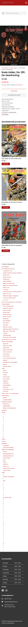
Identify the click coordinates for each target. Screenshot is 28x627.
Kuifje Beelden (6, 406)
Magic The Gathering (8, 283)
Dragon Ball (6, 279)
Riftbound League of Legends (10, 296)
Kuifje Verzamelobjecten (9, 408)
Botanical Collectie (8, 308)
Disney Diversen (7, 314)
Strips (7, 68)
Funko (3, 368)
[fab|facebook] (3, 590)
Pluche (3, 439)
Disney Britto (6, 312)
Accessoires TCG (7, 271)
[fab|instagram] (6, 590)
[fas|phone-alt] (3, 599)
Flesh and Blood (7, 281)
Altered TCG (6, 275)
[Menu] (26, 2)
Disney (4, 370)
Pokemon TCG (7, 294)
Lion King (5, 325)
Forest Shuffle (6, 458)
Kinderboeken (5, 395)
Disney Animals (7, 310)
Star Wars (5, 391)
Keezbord (5, 464)
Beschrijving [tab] (14, 91)
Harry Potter (6, 356)
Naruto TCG (6, 287)
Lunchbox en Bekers (8, 447)
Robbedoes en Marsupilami (10, 362)
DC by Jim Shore (7, 352)
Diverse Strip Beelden (7, 341)
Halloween (5, 318)
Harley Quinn (6, 377)
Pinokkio (5, 333)
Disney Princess (7, 316)
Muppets (5, 381)
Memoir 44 (6, 466)
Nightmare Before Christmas (10, 329)
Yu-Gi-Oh (5, 300)
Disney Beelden (6, 304)
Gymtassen (6, 445)
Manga (3, 412)
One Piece (5, 289)
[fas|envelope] (3, 602)
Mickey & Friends (7, 327)
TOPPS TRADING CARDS (9, 298)
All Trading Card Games (8, 269)
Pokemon (5, 387)
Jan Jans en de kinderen (9, 358)
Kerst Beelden (6, 321)
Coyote (5, 451)
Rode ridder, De (14, 68)
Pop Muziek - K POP (8, 389)
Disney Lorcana (7, 277)
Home (3, 68)
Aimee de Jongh (7, 497)
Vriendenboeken (7, 400)
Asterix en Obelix (7, 345)
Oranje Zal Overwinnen (9, 468)
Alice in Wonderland (8, 306)
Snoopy (5, 364)
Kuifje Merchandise (7, 402)
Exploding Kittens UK (8, 456)
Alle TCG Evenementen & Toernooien (12, 302)
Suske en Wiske (7, 366)
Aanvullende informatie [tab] (14, 95)
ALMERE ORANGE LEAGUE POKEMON (12, 273)
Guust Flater (6, 354)
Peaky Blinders (7, 385)
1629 (4, 481)
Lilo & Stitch (6, 323)
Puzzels (4, 441)
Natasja (5, 360)
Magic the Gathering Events (10, 285)
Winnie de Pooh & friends (9, 337)
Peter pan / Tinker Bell (9, 331)
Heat (4, 460)
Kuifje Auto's (6, 404)
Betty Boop (6, 348)
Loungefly (4, 410)
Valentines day (7, 335)
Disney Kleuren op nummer (9, 339)
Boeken (5, 397)
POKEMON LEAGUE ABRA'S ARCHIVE (12, 291)
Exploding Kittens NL (8, 454)
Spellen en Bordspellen (8, 449)
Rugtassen (4, 443)
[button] (26, 28)
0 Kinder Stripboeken (8, 476)
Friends (5, 375)
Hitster (5, 462)
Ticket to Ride (6, 470)
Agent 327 (5, 343)
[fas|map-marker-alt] (3, 606)
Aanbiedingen (5, 267)
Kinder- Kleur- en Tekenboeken (10, 393)
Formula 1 (5, 372)
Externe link (5, 114)
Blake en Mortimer (8, 350)
